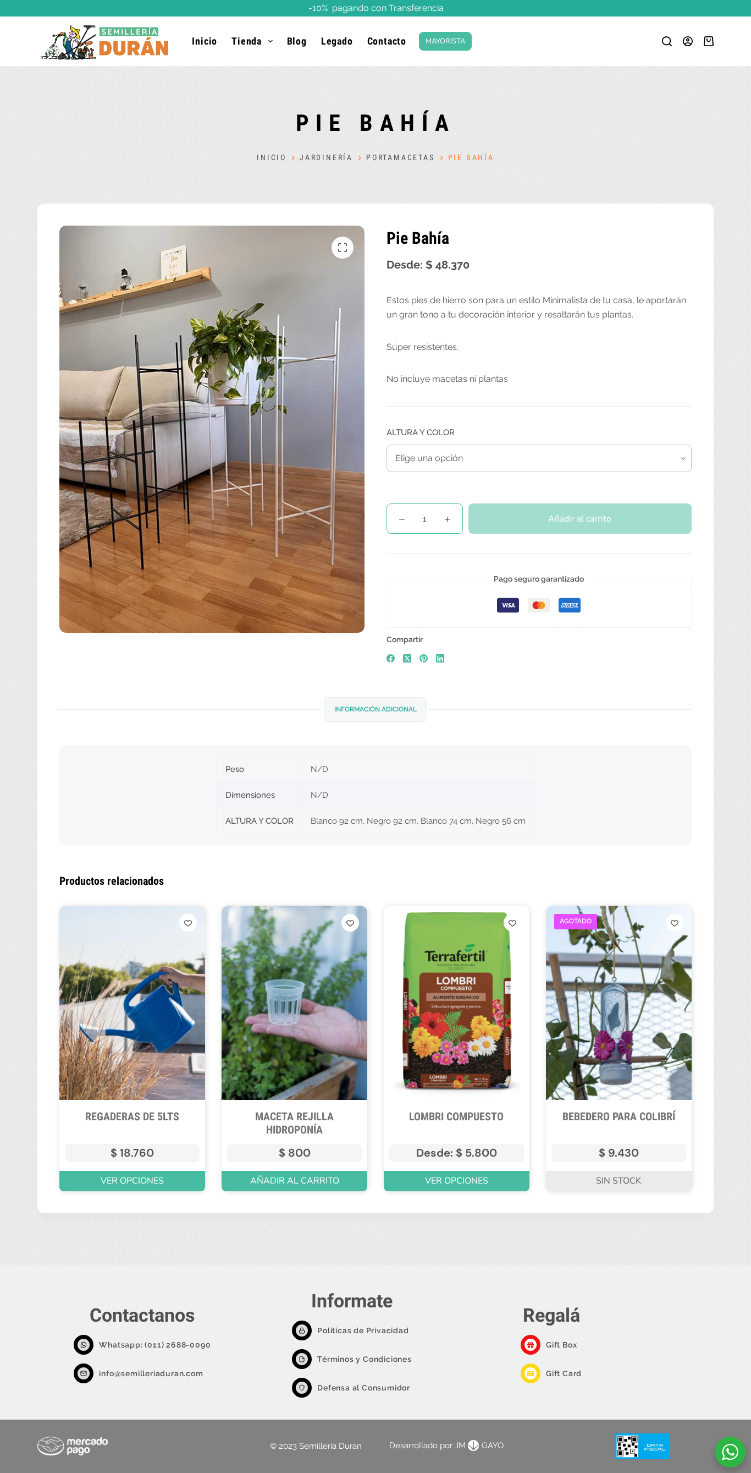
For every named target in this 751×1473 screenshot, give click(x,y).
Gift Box (561, 1344)
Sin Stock (618, 1181)
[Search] (667, 41)
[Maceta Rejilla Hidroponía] (294, 1003)
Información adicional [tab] (375, 709)
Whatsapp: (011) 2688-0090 (155, 1344)
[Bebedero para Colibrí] (619, 1003)
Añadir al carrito (579, 519)
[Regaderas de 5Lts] (132, 1003)
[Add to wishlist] (188, 923)
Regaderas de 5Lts (132, 1116)
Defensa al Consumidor (363, 1387)
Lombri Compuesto (456, 1116)
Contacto (386, 41)
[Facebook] (390, 658)
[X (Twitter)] (407, 658)
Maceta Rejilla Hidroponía (294, 1123)
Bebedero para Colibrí (618, 1116)
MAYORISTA (445, 41)
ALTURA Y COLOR (420, 432)
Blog (297, 41)
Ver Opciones (132, 1181)
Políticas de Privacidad (362, 1330)
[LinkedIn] (440, 658)
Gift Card (564, 1373)
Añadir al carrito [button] (294, 1181)
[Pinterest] (423, 658)
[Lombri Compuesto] (456, 1003)
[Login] (688, 41)
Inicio (204, 41)
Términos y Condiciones (364, 1359)
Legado (337, 41)
